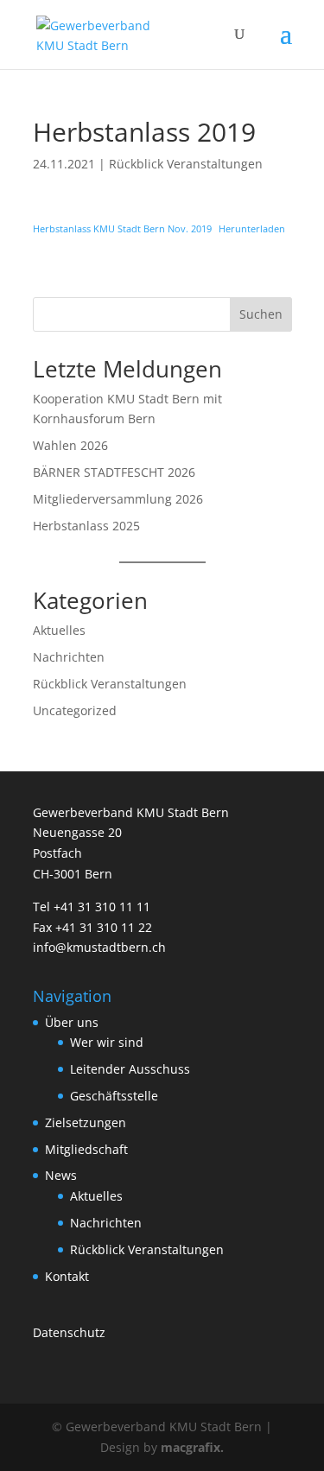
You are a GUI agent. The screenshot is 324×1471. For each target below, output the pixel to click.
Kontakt (67, 1276)
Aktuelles (59, 630)
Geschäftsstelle (114, 1095)
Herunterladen (252, 228)
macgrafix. (192, 1447)
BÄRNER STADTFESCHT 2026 (114, 472)
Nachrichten (69, 657)
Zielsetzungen (85, 1122)
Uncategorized (75, 710)
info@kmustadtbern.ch (99, 947)
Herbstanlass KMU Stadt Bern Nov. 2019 (122, 228)
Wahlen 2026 (70, 445)
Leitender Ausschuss (130, 1069)
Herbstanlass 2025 (86, 525)
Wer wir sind (106, 1042)
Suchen (261, 314)
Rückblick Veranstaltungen (186, 163)
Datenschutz (69, 1332)
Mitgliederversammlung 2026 (118, 499)
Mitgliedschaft (86, 1149)
